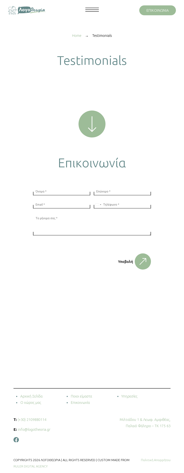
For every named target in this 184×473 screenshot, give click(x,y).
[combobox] (98, 204)
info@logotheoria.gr (34, 429)
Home (76, 35)
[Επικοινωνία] (92, 124)
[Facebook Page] (16, 439)
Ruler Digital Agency (30, 466)
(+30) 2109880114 (32, 419)
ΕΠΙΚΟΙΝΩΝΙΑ (157, 10)
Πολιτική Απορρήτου (156, 460)
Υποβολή (125, 262)
